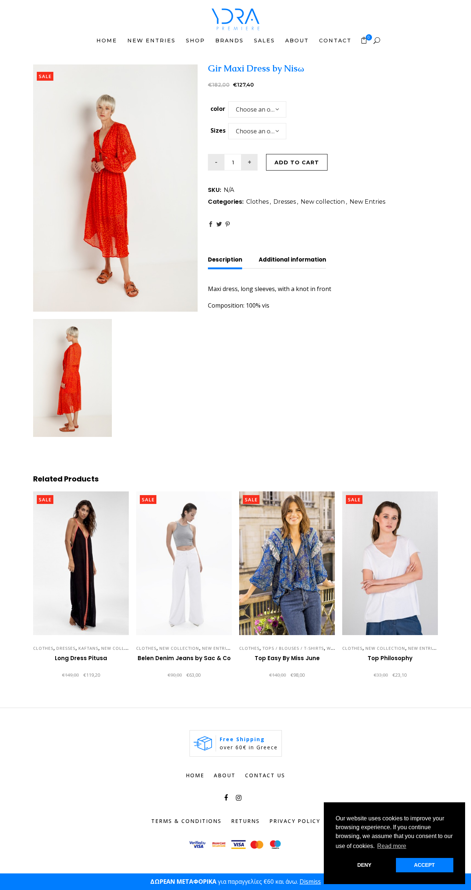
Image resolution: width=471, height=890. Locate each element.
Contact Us (265, 775)
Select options (51, 675)
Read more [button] (391, 846)
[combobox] (257, 109)
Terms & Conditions (186, 820)
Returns (245, 820)
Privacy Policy (294, 820)
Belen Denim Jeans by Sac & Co (184, 658)
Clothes (257, 201)
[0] (364, 40)
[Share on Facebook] (210, 224)
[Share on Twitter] (219, 224)
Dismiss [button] (310, 881)
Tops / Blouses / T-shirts (293, 648)
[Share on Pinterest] (227, 224)
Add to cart (297, 162)
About (225, 775)
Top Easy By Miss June (287, 658)
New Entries (367, 201)
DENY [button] (364, 865)
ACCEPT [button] (424, 865)
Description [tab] (225, 259)
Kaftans (88, 648)
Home (195, 775)
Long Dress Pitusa (81, 658)
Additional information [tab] (292, 259)
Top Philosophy (390, 658)
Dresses (284, 201)
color (217, 109)
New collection (323, 201)
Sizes (218, 130)
